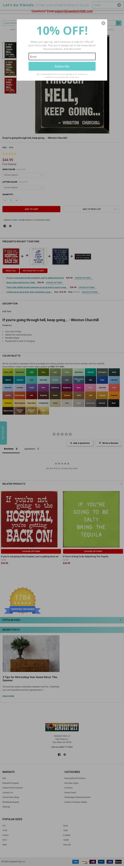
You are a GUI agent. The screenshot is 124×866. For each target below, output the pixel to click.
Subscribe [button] (62, 66)
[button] (103, 23)
